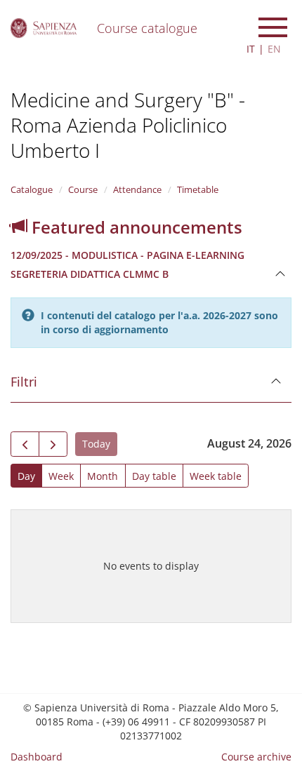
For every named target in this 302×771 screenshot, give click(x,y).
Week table (216, 476)
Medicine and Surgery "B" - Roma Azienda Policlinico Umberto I (128, 124)
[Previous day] (25, 444)
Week (61, 476)
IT (251, 48)
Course (83, 189)
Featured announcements (134, 227)
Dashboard (37, 756)
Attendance (137, 189)
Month (102, 476)
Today (96, 443)
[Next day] (53, 444)
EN (274, 48)
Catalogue (32, 189)
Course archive (256, 756)
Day (26, 476)
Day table (154, 476)
